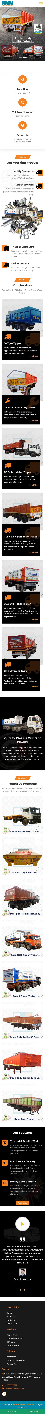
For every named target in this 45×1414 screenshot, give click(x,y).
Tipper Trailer (12, 1335)
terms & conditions (16, 1360)
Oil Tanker (11, 1342)
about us (11, 1316)
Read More (34, 356)
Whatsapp (32, 1411)
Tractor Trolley (13, 1345)
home (9, 1313)
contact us (12, 1323)
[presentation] (20, 1289)
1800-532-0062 (22, 116)
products (11, 1320)
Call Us (11, 1411)
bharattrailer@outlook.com (14, 1388)
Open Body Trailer (15, 1338)
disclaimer (11, 1356)
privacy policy (13, 1364)
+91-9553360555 (10, 1385)
